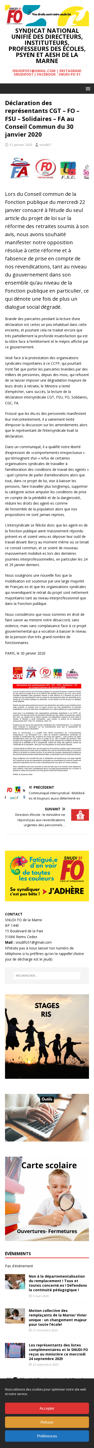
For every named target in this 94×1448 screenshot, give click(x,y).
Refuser (47, 1422)
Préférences (47, 1436)
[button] (87, 88)
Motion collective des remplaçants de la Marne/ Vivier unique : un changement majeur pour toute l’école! (58, 1317)
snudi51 (45, 144)
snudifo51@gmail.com (34, 942)
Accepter (47, 1408)
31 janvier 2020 (21, 144)
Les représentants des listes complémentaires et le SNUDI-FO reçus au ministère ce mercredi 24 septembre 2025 (58, 1352)
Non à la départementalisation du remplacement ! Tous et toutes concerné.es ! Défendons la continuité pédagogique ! (58, 1283)
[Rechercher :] (47, 975)
